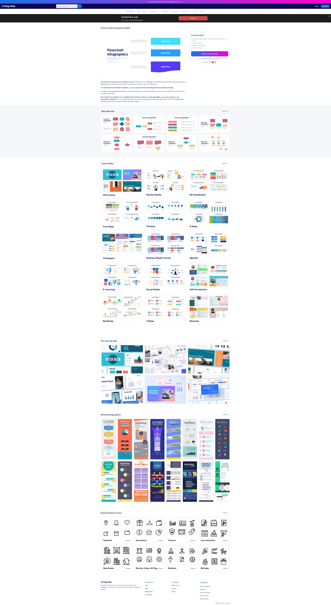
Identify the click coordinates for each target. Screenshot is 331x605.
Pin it (105, 34)
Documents (175, 11)
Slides (144, 11)
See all (224, 111)
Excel (139, 11)
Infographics (153, 11)
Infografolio (227, 603)
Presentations (130, 11)
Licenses (202, 589)
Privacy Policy (204, 596)
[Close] (329, 16)
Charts (194, 11)
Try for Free (325, 6)
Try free (193, 18)
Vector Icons (185, 11)
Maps (202, 11)
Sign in (317, 6)
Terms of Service (205, 592)
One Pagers (164, 11)
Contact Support (205, 586)
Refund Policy (204, 599)
